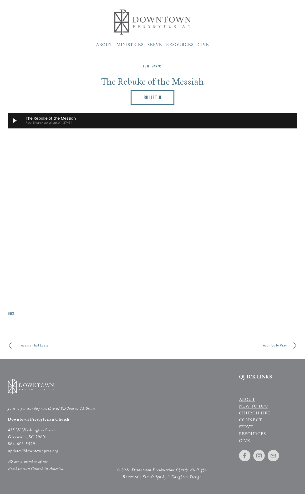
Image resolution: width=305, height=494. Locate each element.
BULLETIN (153, 97)
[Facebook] (244, 455)
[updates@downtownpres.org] (273, 455)
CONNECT (250, 421)
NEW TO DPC (253, 407)
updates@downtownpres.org (33, 451)
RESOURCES (252, 434)
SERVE (246, 427)
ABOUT (247, 400)
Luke (146, 66)
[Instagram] (259, 455)
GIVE (244, 441)
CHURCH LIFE (254, 414)
